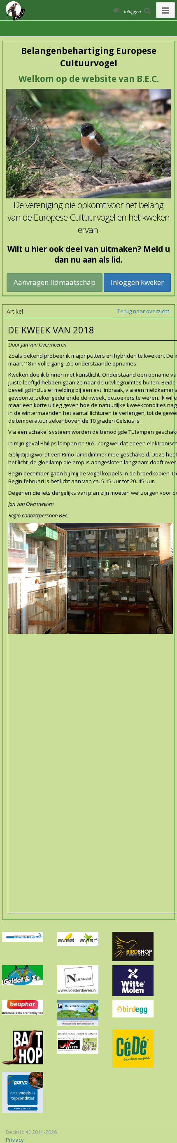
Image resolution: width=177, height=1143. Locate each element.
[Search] (147, 10)
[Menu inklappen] (165, 10)
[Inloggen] (116, 10)
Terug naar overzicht (143, 311)
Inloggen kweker (137, 282)
